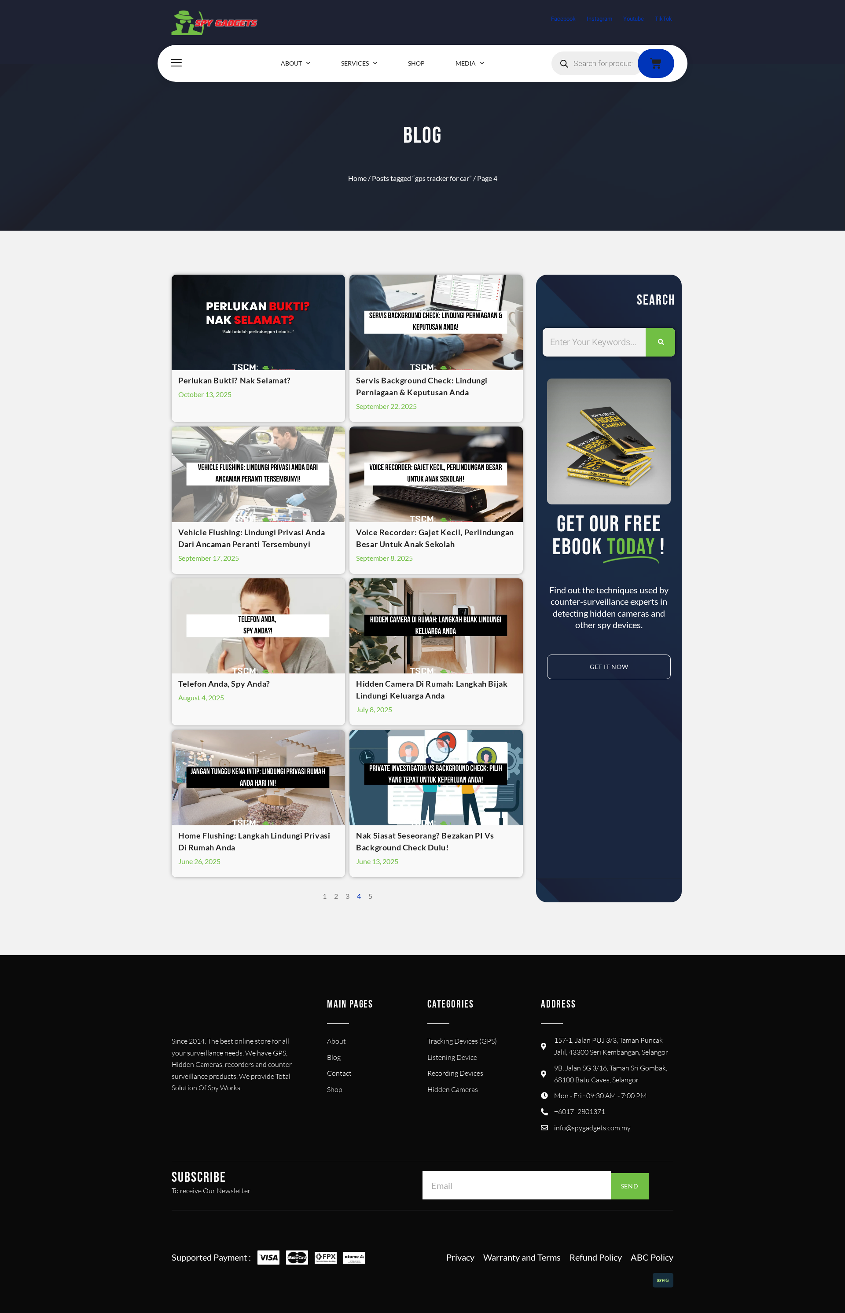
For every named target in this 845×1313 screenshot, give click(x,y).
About (291, 63)
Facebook (563, 19)
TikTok (663, 19)
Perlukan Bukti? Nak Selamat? (234, 380)
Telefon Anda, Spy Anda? (224, 683)
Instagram (599, 19)
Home (357, 178)
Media (466, 63)
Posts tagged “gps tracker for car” (422, 178)
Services (355, 63)
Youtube (633, 19)
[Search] (660, 342)
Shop (416, 63)
